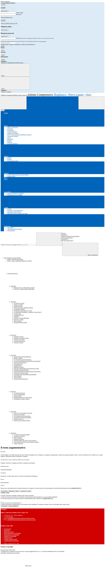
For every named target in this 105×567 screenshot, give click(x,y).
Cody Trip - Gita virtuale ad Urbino (23, 413)
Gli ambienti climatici (19, 309)
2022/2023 (13, 335)
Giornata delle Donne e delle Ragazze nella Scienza (27, 371)
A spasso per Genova (19, 436)
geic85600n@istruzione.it (21, 518)
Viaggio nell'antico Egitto (20, 322)
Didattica (64, 234)
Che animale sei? (18, 364)
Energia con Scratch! (19, 414)
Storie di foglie (17, 396)
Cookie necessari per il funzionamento (11, 503)
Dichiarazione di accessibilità (11, 535)
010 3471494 (9, 517)
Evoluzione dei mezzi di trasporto (22, 417)
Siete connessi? (18, 321)
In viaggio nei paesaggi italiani (22, 434)
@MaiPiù (16, 316)
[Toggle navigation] (14, 102)
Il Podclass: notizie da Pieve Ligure (23, 310)
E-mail (18, 38)
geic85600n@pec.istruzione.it (21, 519)
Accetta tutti (26, 491)
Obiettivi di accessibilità (10, 536)
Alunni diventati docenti (20, 362)
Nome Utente (19, 12)
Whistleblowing (8, 537)
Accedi (3, 4)
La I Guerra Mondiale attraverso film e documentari (27, 361)
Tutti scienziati (17, 377)
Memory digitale (18, 358)
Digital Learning (18, 306)
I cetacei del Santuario (19, 341)
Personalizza (4, 491)
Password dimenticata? (6, 17)
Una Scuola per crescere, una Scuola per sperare (26, 442)
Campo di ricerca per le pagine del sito (11, 244)
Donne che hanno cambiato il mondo (23, 307)
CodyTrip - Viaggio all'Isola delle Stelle (24, 289)
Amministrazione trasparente (11, 540)
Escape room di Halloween (21, 379)
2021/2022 (13, 355)
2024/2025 (13, 286)
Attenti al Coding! (18, 304)
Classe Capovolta (18, 443)
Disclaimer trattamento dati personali (10, 553)
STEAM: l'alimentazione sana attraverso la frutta (26, 368)
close (2, 110)
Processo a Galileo (18, 319)
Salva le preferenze (13, 506)
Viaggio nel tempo (18, 342)
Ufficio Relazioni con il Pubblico (12, 533)
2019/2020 (13, 411)
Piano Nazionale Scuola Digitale (70, 236)
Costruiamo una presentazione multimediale (25, 374)
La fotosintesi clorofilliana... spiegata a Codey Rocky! (28, 312)
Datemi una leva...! (19, 419)
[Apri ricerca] (91, 102)
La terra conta (17, 313)
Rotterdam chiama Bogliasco (21, 370)
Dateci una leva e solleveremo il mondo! (24, 287)
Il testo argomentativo (19, 394)
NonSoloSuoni (17, 376)
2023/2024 (13, 301)
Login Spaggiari (42, 41)
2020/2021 (65, 239)
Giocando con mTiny (19, 339)
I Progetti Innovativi (67, 237)
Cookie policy (7, 529)
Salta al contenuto (5, 1)
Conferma (8, 92)
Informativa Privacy (9, 532)
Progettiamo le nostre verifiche (22, 399)
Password (18, 14)
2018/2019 (13, 433)
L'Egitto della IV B (19, 315)
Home (63, 233)
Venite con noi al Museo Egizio (22, 420)
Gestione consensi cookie (10, 539)
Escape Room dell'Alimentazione (22, 356)
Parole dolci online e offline (21, 373)
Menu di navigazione (93, 255)
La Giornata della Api (19, 393)
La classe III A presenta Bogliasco (22, 359)
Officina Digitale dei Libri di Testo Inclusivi (25, 440)
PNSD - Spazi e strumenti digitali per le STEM (19, 261)
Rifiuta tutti (14, 491)
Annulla (3, 92)
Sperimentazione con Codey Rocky (23, 397)
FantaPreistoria (17, 365)
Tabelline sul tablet (18, 367)
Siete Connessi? (18, 437)
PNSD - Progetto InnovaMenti (15, 259)
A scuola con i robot (19, 303)
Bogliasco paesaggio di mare (21, 338)
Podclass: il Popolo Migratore (21, 318)
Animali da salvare (18, 336)
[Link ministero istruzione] (8, 3)
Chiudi (2, 50)
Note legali (7, 530)
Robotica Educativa (19, 439)
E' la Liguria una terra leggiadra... (22, 416)
